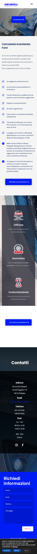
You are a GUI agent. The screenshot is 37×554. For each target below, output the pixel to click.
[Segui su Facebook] (22, 445)
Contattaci (17, 19)
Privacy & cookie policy (18, 538)
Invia (28, 528)
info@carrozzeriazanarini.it (19, 402)
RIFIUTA (16, 550)
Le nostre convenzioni (18, 322)
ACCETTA (7, 550)
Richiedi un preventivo (18, 182)
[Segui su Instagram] (16, 445)
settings (15, 547)
